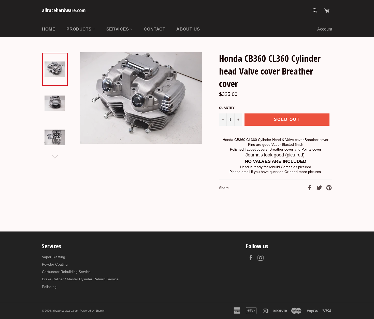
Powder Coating (55, 264)
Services (118, 29)
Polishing (49, 287)
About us (188, 29)
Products (79, 29)
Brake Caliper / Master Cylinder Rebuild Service (80, 279)
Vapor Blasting (53, 257)
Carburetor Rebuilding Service (66, 272)
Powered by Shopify (92, 310)
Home (48, 29)
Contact (154, 29)
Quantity (227, 108)
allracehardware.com (63, 10)
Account (324, 29)
